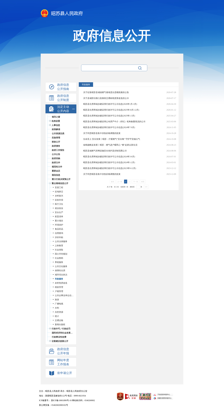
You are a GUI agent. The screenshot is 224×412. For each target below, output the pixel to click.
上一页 (119, 182)
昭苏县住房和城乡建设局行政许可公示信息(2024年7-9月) (109, 127)
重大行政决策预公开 (61, 179)
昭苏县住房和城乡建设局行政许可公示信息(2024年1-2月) (109, 162)
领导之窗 (56, 117)
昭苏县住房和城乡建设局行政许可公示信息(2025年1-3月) (109, 116)
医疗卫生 (59, 204)
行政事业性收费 (59, 337)
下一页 (135, 182)
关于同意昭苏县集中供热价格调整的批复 (102, 133)
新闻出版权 (60, 324)
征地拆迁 (59, 191)
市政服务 (59, 279)
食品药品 (59, 229)
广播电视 (59, 304)
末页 (142, 182)
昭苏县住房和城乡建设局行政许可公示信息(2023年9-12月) (109, 168)
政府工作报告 (58, 150)
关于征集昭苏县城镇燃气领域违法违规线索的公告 (106, 92)
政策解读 (56, 129)
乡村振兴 (59, 196)
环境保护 (59, 225)
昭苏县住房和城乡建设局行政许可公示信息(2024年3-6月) (109, 156)
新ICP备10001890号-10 (61, 400)
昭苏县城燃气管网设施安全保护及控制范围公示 (105, 151)
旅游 (57, 299)
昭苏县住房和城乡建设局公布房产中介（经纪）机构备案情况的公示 (114, 121)
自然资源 (59, 312)
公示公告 (56, 154)
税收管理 (59, 287)
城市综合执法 (61, 275)
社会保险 (59, 250)
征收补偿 (59, 200)
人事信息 (56, 125)
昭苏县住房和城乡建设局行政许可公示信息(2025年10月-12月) (111, 110)
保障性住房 (60, 270)
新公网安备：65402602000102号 (53, 405)
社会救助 (59, 258)
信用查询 (59, 233)
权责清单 (59, 216)
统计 (57, 316)
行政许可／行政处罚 (61, 329)
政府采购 (56, 158)
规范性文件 (57, 167)
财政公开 (56, 142)
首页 (112, 182)
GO (146, 187)
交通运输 (59, 320)
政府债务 (56, 146)
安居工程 (59, 187)
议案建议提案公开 (60, 341)
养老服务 (59, 262)
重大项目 (59, 221)
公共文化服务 (61, 266)
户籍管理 (59, 291)
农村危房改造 (61, 283)
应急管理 (56, 138)
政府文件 (56, 162)
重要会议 (56, 171)
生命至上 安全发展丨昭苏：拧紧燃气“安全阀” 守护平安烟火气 (111, 139)
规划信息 (56, 175)
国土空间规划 (61, 254)
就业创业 (59, 208)
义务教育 (59, 245)
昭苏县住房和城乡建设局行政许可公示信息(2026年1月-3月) (110, 104)
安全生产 (59, 212)
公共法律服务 (61, 241)
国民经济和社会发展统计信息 (63, 333)
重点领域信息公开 (60, 183)
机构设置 (56, 121)
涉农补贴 (59, 237)
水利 (57, 308)
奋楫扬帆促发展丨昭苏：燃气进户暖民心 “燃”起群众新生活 (110, 145)
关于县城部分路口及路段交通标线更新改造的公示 (106, 98)
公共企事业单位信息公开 (64, 295)
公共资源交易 (58, 133)
